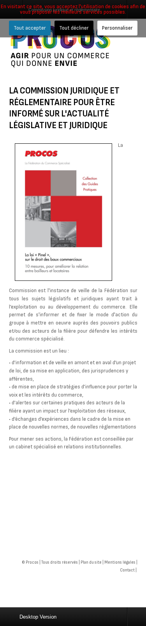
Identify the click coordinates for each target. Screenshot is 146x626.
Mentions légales (119, 562)
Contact (127, 570)
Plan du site (91, 562)
